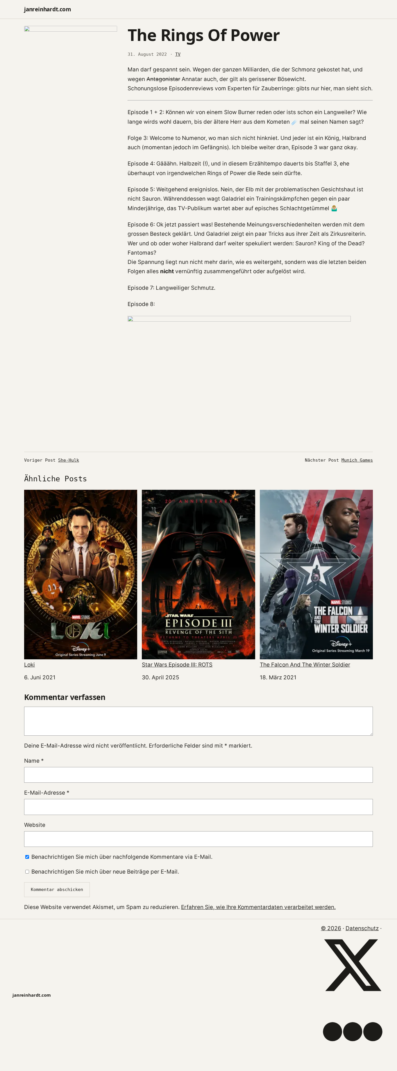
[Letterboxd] (353, 1061)
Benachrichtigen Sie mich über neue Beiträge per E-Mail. (105, 871)
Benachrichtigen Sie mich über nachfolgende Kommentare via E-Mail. (121, 857)
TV (177, 54)
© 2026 (331, 928)
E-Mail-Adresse (46, 792)
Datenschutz (362, 928)
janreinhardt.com (47, 9)
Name (34, 760)
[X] (353, 995)
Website (34, 825)
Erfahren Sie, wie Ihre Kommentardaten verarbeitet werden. (258, 907)
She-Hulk (68, 460)
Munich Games (357, 460)
